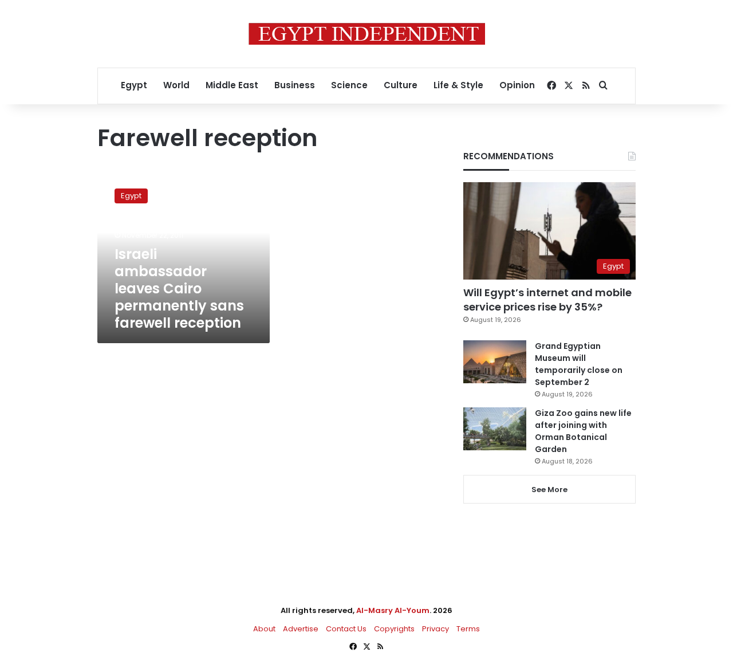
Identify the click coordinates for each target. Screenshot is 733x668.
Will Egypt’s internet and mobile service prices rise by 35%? (547, 299)
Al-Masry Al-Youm (392, 610)
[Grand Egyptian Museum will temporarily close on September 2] (494, 361)
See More (549, 489)
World (176, 85)
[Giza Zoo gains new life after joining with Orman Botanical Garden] (494, 428)
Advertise (300, 628)
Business (294, 85)
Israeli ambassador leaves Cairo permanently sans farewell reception (179, 288)
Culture (400, 85)
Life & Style (458, 85)
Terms (468, 628)
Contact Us (346, 628)
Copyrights (394, 628)
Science (349, 85)
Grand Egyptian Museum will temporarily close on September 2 (578, 364)
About (264, 628)
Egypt (134, 85)
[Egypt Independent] (367, 34)
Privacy (435, 628)
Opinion (517, 85)
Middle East (232, 85)
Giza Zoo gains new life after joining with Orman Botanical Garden (583, 431)
